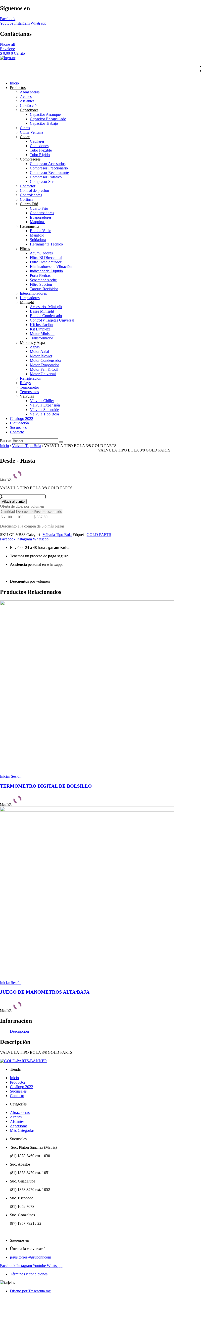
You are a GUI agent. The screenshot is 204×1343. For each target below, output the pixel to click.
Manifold (37, 235)
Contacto (17, 432)
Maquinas (37, 222)
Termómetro (29, 387)
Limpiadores (30, 298)
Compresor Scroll (43, 181)
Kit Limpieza (40, 329)
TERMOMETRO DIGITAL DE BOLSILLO (46, 786)
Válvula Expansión (45, 405)
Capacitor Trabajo (44, 123)
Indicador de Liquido (46, 271)
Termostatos (29, 392)
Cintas (25, 128)
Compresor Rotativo (46, 177)
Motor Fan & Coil (44, 369)
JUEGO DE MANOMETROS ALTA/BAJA (45, 992)
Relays (25, 383)
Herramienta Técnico (46, 244)
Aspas (35, 347)
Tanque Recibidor (44, 289)
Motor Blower (41, 356)
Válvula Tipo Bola (44, 414)
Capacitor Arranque (45, 114)
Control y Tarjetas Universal (52, 320)
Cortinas (26, 199)
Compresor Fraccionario (49, 168)
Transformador (41, 338)
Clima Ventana (31, 132)
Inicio (14, 83)
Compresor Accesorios (47, 164)
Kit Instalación (41, 325)
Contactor (27, 186)
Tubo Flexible (41, 150)
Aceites (26, 96)
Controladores (31, 195)
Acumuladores (41, 253)
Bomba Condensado (46, 316)
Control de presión (34, 190)
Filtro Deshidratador (45, 262)
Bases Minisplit (42, 311)
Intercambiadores (33, 293)
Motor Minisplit (42, 333)
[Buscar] (61, 442)
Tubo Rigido (40, 155)
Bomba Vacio (40, 231)
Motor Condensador (45, 360)
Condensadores (42, 213)
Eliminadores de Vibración (51, 266)
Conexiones (39, 146)
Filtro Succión (41, 284)
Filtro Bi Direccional (46, 257)
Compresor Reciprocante (49, 172)
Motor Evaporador (44, 365)
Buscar (5, 441)
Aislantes (27, 101)
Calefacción (29, 105)
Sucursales (18, 427)
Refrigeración (30, 378)
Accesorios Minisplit (46, 307)
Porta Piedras (40, 275)
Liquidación (19, 423)
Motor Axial (39, 351)
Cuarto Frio (39, 208)
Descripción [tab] (19, 1031)
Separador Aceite (43, 280)
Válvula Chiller (42, 401)
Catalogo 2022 (21, 418)
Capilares (37, 141)
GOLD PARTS (99, 534)
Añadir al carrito (13, 501)
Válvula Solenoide (44, 409)
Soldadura (38, 240)
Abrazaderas (30, 92)
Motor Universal (43, 374)
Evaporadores (40, 217)
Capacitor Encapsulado (48, 119)
